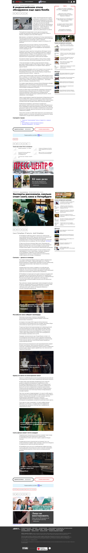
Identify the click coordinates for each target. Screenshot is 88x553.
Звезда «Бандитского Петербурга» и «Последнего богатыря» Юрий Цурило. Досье (65, 20)
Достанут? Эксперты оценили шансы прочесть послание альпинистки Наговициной (67, 219)
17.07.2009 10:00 (16, 5)
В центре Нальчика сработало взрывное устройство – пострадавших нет (24, 153)
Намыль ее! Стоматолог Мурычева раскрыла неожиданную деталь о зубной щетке (67, 211)
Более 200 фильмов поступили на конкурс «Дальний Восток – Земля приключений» (35, 305)
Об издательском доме (26, 528)
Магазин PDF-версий (43, 528)
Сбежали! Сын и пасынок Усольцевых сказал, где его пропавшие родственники (67, 66)
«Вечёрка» (48, 241)
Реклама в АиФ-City (60, 529)
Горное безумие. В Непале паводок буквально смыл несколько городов (67, 91)
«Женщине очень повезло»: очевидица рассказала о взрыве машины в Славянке (65, 14)
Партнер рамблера (32, 548)
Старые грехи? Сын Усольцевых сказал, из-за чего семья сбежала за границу (67, 223)
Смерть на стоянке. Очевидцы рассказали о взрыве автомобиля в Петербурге (64, 9)
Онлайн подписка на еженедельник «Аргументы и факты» (60, 528)
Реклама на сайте (39, 529)
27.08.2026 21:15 (16, 192)
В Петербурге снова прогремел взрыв (32, 122)
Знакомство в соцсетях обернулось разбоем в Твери (67, 239)
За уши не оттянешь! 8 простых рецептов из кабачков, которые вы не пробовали (67, 215)
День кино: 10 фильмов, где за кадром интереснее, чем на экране (33, 366)
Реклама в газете (30, 529)
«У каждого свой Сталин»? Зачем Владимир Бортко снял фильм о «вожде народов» (65, 25)
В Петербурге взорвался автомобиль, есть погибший (65, 30)
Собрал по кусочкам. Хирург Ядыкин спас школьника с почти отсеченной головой (67, 54)
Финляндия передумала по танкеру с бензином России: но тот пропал (67, 74)
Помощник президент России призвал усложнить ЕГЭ (66, 243)
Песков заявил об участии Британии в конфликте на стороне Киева (67, 78)
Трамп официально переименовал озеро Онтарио (67, 86)
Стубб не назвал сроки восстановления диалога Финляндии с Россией (67, 248)
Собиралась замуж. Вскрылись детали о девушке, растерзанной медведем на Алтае (66, 206)
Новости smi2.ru (17, 188)
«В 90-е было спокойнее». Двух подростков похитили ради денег (67, 45)
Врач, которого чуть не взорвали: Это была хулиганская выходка (45, 153)
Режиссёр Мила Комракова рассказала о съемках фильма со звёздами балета (34, 423)
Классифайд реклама (25, 530)
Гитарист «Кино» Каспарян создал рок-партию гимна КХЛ (34, 467)
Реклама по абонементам (49, 529)
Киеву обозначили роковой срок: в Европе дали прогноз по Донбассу (67, 82)
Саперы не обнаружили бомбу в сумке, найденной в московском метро (45, 149)
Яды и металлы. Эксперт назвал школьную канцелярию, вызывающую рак (66, 62)
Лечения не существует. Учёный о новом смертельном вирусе (67, 49)
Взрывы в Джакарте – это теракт (30, 124)
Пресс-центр (34, 528)
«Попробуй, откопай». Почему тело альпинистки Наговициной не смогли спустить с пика (67, 202)
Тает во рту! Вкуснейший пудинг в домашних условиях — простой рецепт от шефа (67, 58)
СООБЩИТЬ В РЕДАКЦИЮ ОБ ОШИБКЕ (56, 530)
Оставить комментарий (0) (44, 129)
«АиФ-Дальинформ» (24, 226)
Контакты (23, 529)
